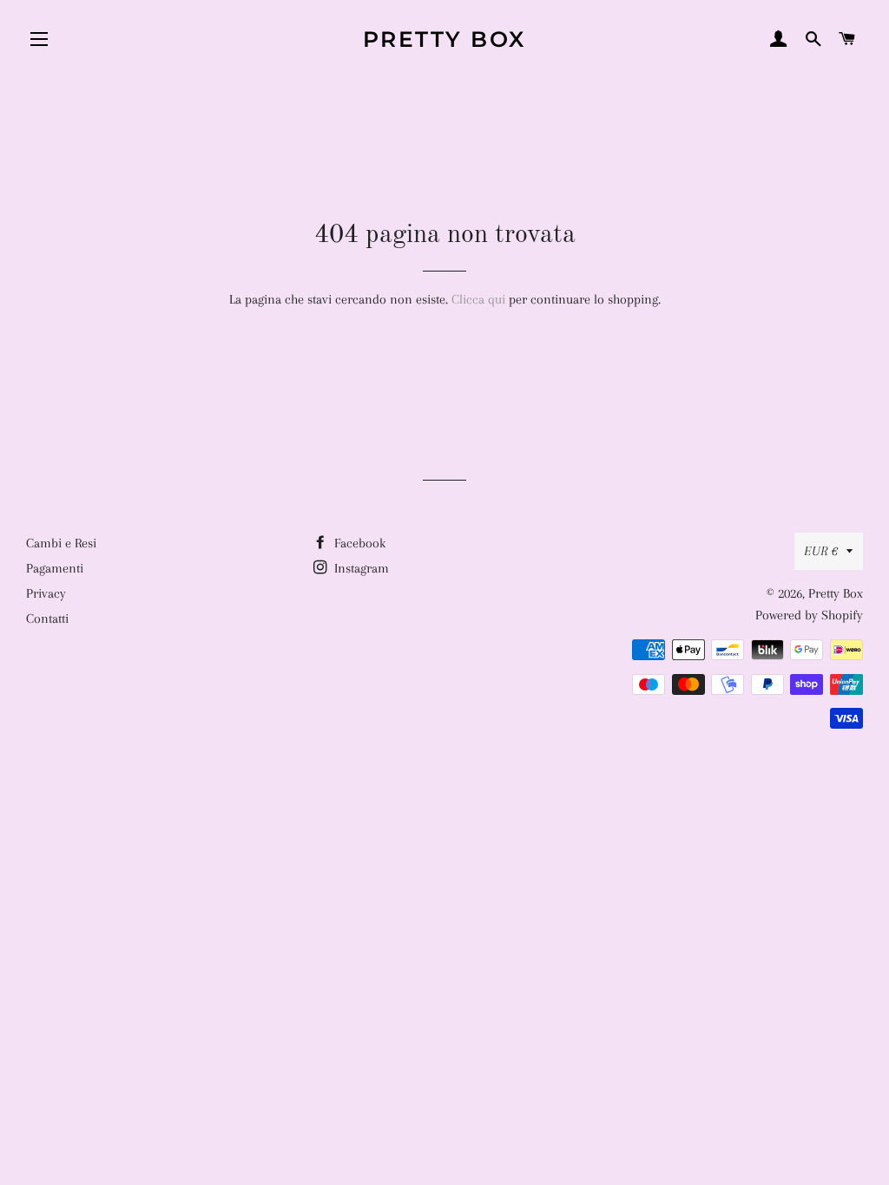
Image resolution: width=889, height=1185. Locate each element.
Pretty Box (444, 39)
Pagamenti (54, 568)
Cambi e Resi (61, 543)
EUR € (821, 551)
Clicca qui (478, 299)
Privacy (46, 593)
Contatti (47, 618)
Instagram (360, 568)
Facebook (358, 543)
